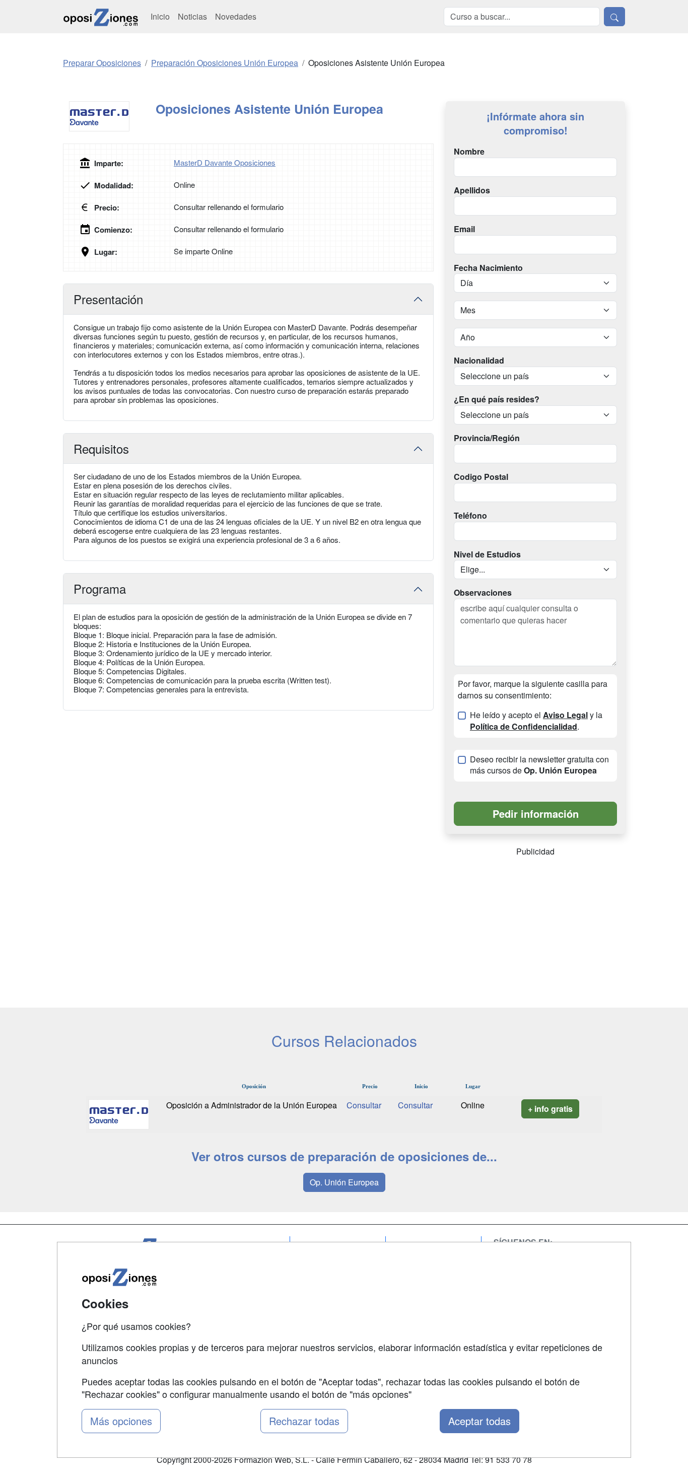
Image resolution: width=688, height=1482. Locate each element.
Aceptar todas (479, 1421)
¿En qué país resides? (496, 399)
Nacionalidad (479, 360)
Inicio (160, 16)
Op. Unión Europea (344, 1182)
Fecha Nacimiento (488, 267)
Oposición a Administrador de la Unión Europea (251, 1105)
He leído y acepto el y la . (536, 721)
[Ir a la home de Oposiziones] (101, 16)
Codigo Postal (481, 476)
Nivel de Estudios (487, 554)
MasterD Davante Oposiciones (225, 162)
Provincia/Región (487, 438)
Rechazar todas (304, 1421)
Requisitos (101, 448)
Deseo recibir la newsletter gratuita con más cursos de (539, 765)
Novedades (235, 16)
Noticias (192, 16)
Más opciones (121, 1421)
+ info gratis (550, 1108)
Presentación (108, 299)
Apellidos (472, 190)
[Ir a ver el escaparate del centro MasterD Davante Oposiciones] (109, 116)
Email (464, 229)
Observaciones (483, 592)
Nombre (469, 151)
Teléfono (470, 515)
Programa (100, 588)
